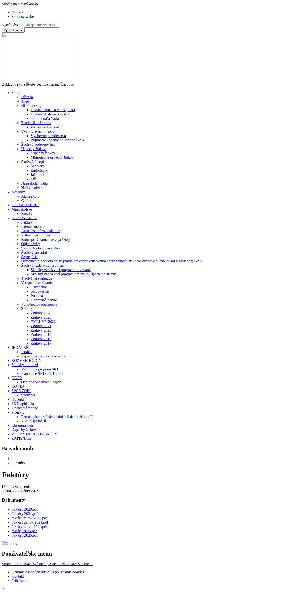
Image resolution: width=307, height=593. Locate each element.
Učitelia (27, 97)
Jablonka (37, 175)
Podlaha (37, 296)
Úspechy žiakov (33, 149)
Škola (16, 93)
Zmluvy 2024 (41, 313)
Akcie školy (30, 196)
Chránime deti (22, 425)
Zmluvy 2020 (41, 330)
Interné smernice (33, 226)
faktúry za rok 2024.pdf (29, 527)
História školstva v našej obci (53, 110)
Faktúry (27, 222)
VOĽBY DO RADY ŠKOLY (34, 434)
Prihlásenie (20, 581)
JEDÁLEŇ (20, 347)
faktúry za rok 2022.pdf (29, 518)
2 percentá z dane (25, 408)
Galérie (26, 201)
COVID (18, 386)
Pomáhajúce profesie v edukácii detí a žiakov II (57, 417)
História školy (31, 105)
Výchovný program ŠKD (40, 369)
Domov (17, 12)
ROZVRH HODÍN (26, 360)
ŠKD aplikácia (23, 404)
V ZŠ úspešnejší (33, 421)
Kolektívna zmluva (35, 235)
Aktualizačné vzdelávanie (40, 231)
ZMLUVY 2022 (43, 322)
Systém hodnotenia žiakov (41, 248)
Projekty (18, 412)
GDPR (17, 378)
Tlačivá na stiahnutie (36, 278)
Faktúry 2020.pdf (25, 509)
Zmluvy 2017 (41, 343)
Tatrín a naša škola (45, 118)
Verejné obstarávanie (37, 283)
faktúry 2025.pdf (24, 531)
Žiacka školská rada (36, 123)
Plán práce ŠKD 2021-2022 (42, 373)
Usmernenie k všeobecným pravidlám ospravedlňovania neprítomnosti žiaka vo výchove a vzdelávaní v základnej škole (111, 261)
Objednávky (30, 244)
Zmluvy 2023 (41, 317)
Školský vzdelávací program (42, 265)
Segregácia (29, 257)
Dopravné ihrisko (44, 300)
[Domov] (9, 543)
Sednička (38, 166)
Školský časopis (33, 162)
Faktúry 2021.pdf (25, 514)
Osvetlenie (39, 287)
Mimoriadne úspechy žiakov (52, 157)
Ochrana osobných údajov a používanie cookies (48, 572)
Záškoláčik (39, 170)
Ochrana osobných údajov (41, 382)
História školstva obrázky (50, 114)
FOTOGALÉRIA (25, 205)
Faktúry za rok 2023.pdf (30, 522)
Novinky (18, 192)
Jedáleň (26, 352)
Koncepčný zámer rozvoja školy (45, 239)
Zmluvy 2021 (41, 326)
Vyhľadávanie (12, 25)
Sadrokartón (40, 291)
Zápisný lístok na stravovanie (43, 356)
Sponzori (28, 395)
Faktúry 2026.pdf (25, 535)
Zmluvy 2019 (41, 335)
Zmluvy (27, 309)
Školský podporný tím (38, 144)
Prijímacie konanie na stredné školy (57, 140)
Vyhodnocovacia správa (39, 304)
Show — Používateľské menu (24, 564)
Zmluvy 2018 (41, 339)
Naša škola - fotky (35, 183)
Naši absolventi (32, 188)
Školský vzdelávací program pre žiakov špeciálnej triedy (73, 274)
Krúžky (27, 214)
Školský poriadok (34, 252)
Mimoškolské (22, 209)
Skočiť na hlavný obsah (20, 4)
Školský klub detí (25, 365)
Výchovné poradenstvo (38, 131)
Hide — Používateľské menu (70, 564)
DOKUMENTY (24, 218)
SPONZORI (21, 391)
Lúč (34, 179)
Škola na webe (23, 16)
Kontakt (18, 399)
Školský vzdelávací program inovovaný (61, 270)
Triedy (26, 101)
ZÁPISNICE (21, 438)
